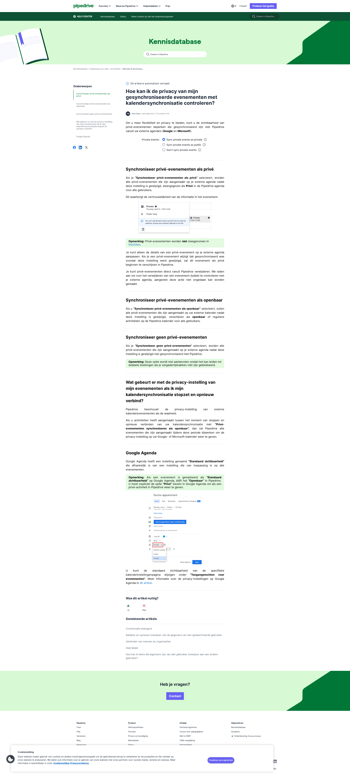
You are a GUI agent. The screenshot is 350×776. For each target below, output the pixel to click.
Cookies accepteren (221, 760)
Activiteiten (116, 69)
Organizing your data (99, 69)
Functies (103, 6)
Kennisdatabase (80, 69)
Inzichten (134, 244)
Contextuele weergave (139, 628)
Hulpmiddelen (150, 6)
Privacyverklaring (79, 763)
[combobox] (234, 6)
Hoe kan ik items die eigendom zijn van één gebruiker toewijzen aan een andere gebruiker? (172, 656)
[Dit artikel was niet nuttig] (144, 605)
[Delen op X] (86, 148)
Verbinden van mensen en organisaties (148, 641)
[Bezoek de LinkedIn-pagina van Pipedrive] (275, 762)
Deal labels (132, 647)
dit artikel (146, 583)
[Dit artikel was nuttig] (128, 605)
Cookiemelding (61, 763)
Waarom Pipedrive (125, 6)
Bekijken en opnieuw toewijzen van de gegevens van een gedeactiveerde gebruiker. (174, 635)
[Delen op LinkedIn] (80, 148)
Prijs (168, 6)
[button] (10, 759)
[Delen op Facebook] (74, 148)
